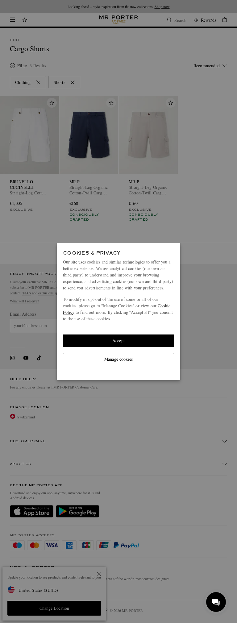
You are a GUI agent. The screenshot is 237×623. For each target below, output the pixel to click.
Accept (118, 340)
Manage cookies (118, 359)
